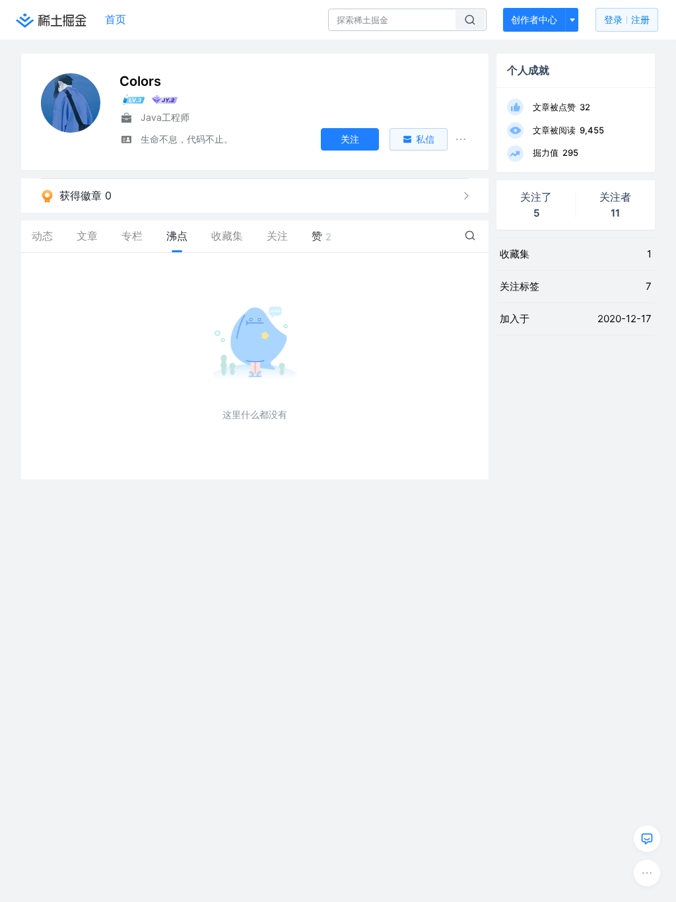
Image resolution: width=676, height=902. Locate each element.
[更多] (647, 873)
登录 (627, 19)
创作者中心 (534, 19)
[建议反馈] (647, 838)
